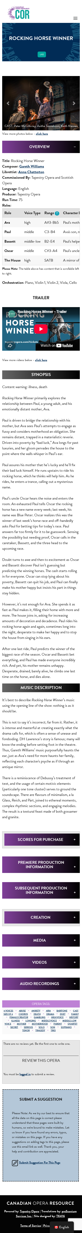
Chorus (23, 1014)
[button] (8, 103)
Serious (28, 1027)
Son (52, 1027)
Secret (14, 1027)
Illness (15, 1020)
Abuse (22, 1010)
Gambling (39, 1017)
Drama (50, 1014)
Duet (62, 1014)
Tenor (26, 1030)
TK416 (60, 1216)
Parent (58, 1024)
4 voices (8, 1010)
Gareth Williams (31, 166)
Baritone (62, 1010)
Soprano (66, 1027)
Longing (30, 1020)
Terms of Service (30, 1225)
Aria (48, 1010)
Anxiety (35, 1010)
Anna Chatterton (31, 172)
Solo (42, 1027)
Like (42, 54)
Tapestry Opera (29, 1211)
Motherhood (40, 1024)
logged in (25, 1074)
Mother (21, 1024)
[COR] (19, 12)
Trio (53, 1030)
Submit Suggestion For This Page (39, 1162)
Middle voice (49, 1020)
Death (37, 1014)
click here (42, 133)
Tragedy (40, 1030)
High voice (57, 1017)
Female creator (19, 1017)
